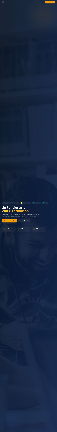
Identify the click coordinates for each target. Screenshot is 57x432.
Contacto (42, 1)
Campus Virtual (49, 1)
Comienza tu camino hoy (9, 220)
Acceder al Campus (24, 220)
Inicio (25, 1)
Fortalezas (36, 1)
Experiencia (30, 1)
